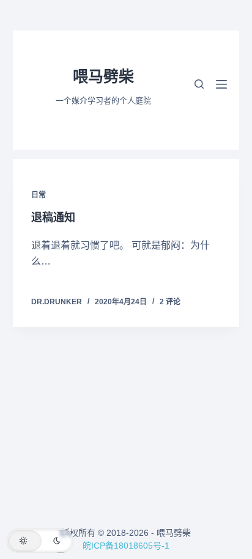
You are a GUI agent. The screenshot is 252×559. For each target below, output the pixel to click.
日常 (38, 195)
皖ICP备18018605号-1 (126, 545)
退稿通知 (53, 217)
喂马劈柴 (103, 76)
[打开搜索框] (199, 84)
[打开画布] (221, 84)
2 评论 (170, 302)
